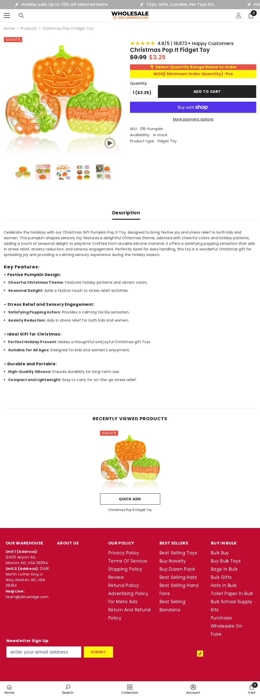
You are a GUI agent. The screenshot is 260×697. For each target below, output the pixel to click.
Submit (98, 652)
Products (29, 28)
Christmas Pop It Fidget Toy (130, 510)
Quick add (130, 499)
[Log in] (238, 15)
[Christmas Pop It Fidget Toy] (130, 461)
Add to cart (207, 92)
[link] (68, 689)
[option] (130, 473)
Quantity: (139, 83)
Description (126, 212)
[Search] (21, 15)
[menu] (7, 15)
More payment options (193, 119)
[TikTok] (200, 653)
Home (9, 28)
